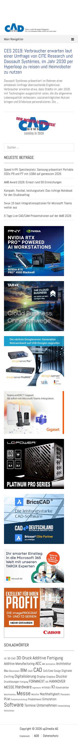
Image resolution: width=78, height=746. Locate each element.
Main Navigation (13, 39)
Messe (24, 693)
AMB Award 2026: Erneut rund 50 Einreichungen (32, 182)
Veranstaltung (64, 705)
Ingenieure (36, 687)
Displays (50, 676)
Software (14, 704)
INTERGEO (46, 687)
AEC (38, 663)
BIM (23, 670)
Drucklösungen (11, 681)
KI (53, 687)
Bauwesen (14, 671)
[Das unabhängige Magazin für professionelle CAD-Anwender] (39, 18)
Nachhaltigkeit (50, 694)
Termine (30, 705)
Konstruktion (62, 687)
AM (43, 664)
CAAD (30, 671)
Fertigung (24, 681)
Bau (6, 671)
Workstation (9, 710)
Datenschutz (50, 736)
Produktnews (34, 699)
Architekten (50, 664)
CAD (37, 670)
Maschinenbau (10, 694)
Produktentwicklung (19, 699)
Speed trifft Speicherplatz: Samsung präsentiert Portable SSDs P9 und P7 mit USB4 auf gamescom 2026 (38, 171)
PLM (7, 699)
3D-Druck (24, 658)
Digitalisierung (25, 676)
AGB (36, 736)
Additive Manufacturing (19, 663)
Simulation (49, 699)
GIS (46, 681)
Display (41, 676)
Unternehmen (47, 705)
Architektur (63, 663)
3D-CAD (11, 658)
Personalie (65, 694)
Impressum (25, 736)
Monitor (35, 694)
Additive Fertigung (48, 658)
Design (57, 671)
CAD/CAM (48, 671)
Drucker (61, 676)
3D (5, 658)
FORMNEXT (37, 681)
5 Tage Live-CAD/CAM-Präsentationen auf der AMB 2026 (37, 216)
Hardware (23, 687)
